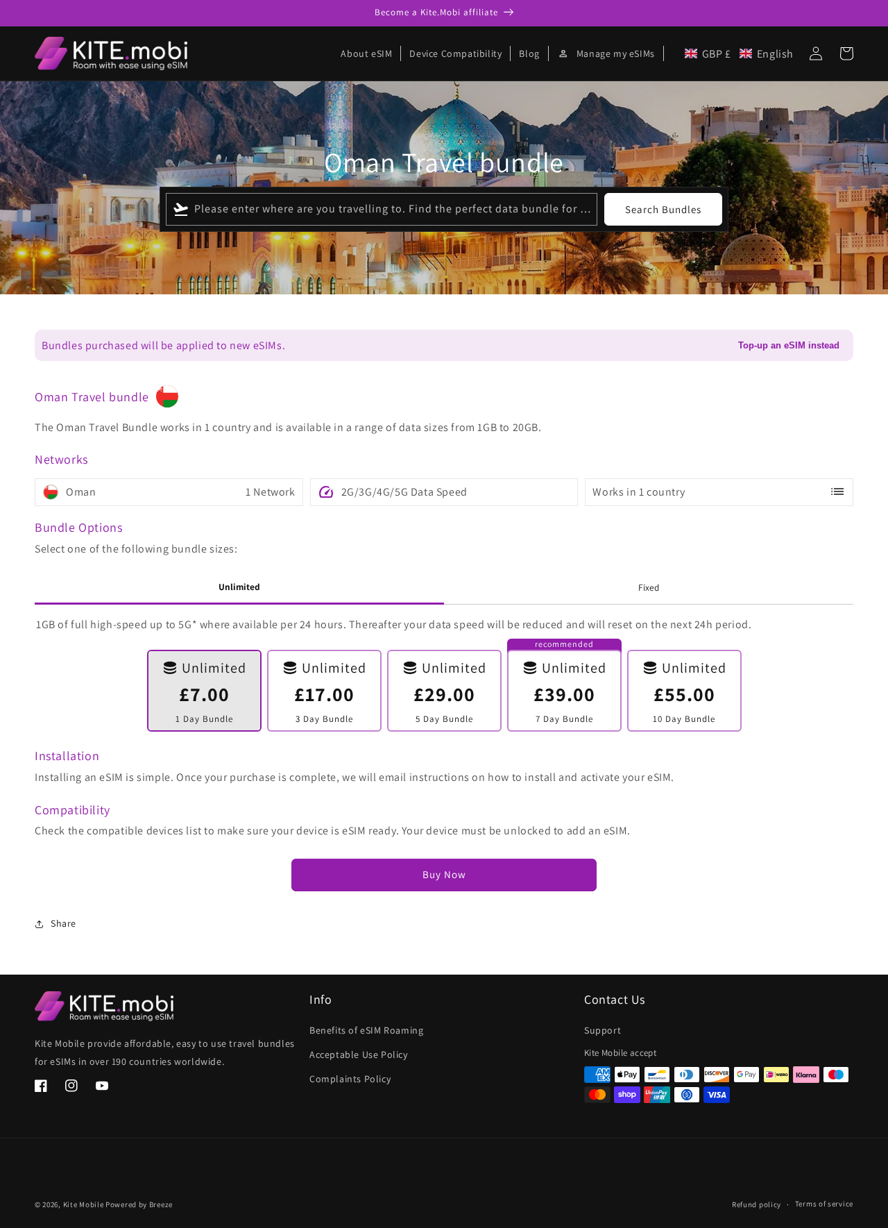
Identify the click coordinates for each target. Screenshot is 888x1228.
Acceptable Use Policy (358, 1054)
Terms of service (824, 1204)
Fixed (648, 587)
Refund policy (756, 1204)
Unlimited (239, 586)
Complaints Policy (350, 1079)
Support (602, 1030)
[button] (739, 54)
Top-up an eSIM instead (788, 345)
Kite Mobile (83, 1204)
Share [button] (63, 923)
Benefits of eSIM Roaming (366, 1030)
